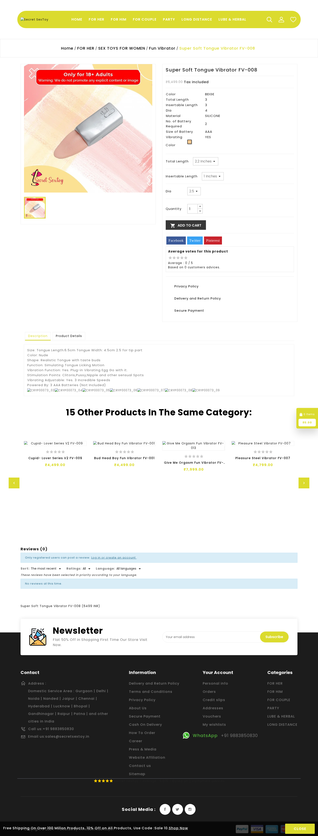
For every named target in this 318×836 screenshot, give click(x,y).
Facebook (165, 809)
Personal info (215, 683)
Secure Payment (145, 716)
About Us (138, 708)
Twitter (177, 809)
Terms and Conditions (150, 691)
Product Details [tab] (69, 336)
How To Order (142, 732)
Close (300, 828)
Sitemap (137, 773)
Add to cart (185, 225)
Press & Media (142, 749)
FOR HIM (275, 691)
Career (135, 741)
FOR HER (275, 683)
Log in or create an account (114, 558)
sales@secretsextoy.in (67, 736)
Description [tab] (38, 336)
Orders (209, 691)
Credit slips (214, 699)
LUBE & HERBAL (281, 716)
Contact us (140, 765)
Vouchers (212, 716)
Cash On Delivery (145, 724)
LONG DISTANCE (282, 724)
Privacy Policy (142, 699)
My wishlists (214, 724)
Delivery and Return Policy (154, 683)
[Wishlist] (293, 19)
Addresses (213, 708)
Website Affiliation (147, 757)
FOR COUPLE (278, 699)
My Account (281, 19)
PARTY (273, 708)
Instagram (190, 809)
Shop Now (178, 828)
